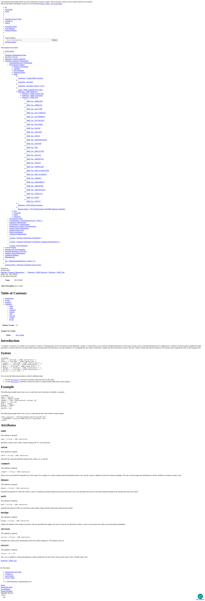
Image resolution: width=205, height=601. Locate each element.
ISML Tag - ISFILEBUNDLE (36, 140)
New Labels (20, 335)
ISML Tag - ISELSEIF (34, 132)
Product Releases (11, 30)
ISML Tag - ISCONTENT (35, 120)
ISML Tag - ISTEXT (33, 201)
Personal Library (10, 42)
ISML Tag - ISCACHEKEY (36, 113)
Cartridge (17, 68)
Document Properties (10, 276)
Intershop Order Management (15, 253)
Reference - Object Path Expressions (30, 205)
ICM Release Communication (19, 224)
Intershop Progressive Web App (15, 251)
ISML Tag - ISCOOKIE (34, 124)
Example (8, 302)
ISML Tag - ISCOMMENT (35, 117)
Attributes (8, 304)
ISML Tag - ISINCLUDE (35, 151)
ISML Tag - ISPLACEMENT (36, 174)
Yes (4, 595)
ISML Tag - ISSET (32, 197)
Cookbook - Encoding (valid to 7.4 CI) (31, 86)
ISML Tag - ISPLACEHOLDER (37, 170)
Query (16, 215)
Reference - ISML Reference (27, 92)
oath (10, 314)
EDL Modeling (19, 70)
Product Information (16, 232)
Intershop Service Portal (13, 19)
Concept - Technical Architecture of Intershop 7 (25, 238)
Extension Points (19, 72)
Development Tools (16, 219)
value (11, 308)
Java (15, 211)
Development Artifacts (17, 65)
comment (12, 310)
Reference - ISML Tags (30, 97)
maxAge (12, 316)
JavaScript (17, 213)
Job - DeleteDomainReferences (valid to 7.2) (20, 261)
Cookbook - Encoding (25, 82)
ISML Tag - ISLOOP (33, 155)
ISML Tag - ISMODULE (35, 159)
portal (7, 11)
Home (3, 585)
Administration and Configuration (20, 63)
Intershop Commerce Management (16, 61)
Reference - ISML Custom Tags (33, 94)
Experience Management (17, 222)
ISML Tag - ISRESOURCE (35, 190)
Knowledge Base (11, 26)
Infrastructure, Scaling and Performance (22, 226)
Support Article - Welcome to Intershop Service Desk (23, 265)
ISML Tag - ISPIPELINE (35, 167)
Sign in (7, 23)
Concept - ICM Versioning (18, 246)
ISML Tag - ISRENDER (34, 186)
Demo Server (9, 51)
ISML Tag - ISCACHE (34, 109)
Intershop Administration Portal (15, 55)
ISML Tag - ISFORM (33, 144)
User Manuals (10, 28)
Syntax (7, 300)
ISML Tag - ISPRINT (33, 178)
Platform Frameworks (16, 230)
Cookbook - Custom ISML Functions (30, 78)
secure (11, 319)
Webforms (17, 217)
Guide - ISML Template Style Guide (30, 90)
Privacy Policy (45, 4)
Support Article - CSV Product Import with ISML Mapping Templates (41, 209)
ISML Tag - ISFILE (33, 136)
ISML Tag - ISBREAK (34, 105)
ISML (16, 74)
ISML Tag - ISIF (32, 147)
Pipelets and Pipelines (21, 67)
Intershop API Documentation (15, 249)
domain (11, 312)
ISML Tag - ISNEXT (33, 163)
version (11, 318)
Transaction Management (17, 234)
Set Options (200, 599)
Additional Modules (12, 255)
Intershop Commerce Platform (15, 59)
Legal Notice (57, 4)
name (11, 306)
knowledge (9, 9)
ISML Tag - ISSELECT (34, 194)
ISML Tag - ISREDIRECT (35, 182)
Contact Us (9, 21)
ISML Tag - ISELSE (33, 128)
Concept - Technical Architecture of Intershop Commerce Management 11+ (34, 242)
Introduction (9, 298)
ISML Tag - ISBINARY (34, 101)
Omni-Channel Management (19, 228)
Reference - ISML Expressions (32, 95)
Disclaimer (6, 568)
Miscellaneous (10, 257)
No (4, 597)
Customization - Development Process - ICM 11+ (26, 220)
